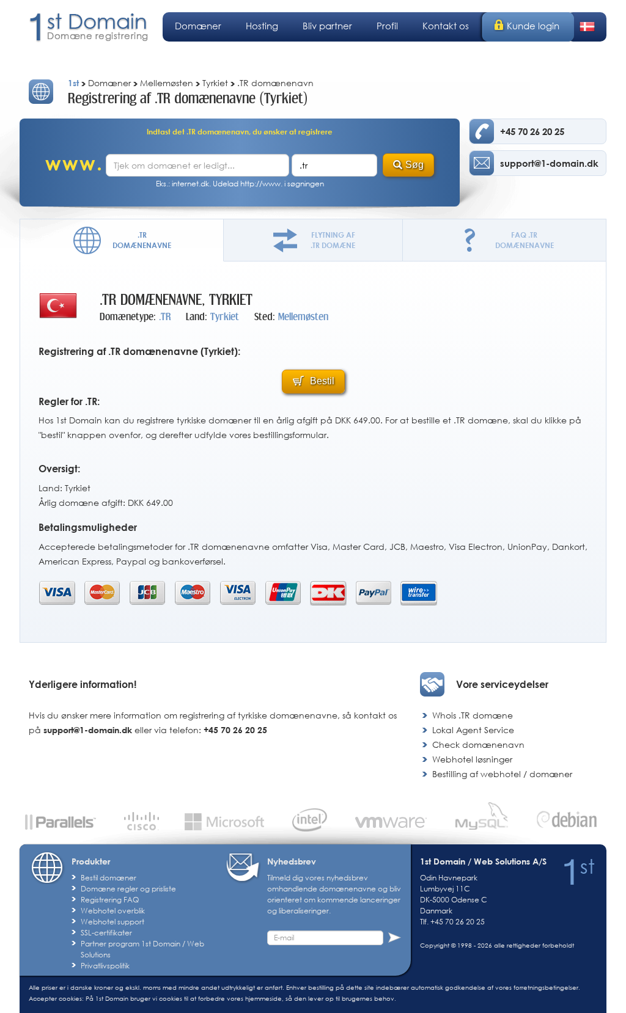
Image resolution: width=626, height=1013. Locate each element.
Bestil (320, 381)
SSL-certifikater (106, 932)
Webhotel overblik (113, 910)
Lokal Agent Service (473, 730)
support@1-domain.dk (87, 730)
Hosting (262, 25)
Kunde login (533, 25)
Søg (414, 164)
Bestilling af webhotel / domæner (502, 774)
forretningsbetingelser (546, 987)
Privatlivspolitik (105, 965)
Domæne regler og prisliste (128, 888)
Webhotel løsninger (472, 759)
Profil (387, 25)
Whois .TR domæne (472, 715)
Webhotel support (112, 921)
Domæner (198, 25)
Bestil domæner (108, 877)
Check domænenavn (478, 744)
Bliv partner (327, 25)
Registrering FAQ (110, 899)
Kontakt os (445, 25)
